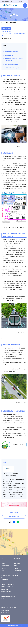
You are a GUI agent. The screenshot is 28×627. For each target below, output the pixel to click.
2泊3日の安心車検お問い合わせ (7, 586)
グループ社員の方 (22, 1)
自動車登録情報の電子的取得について (8, 596)
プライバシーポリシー (5, 594)
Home (2, 22)
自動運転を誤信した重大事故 (11, 51)
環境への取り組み (18, 570)
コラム (7, 22)
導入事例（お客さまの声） (7, 573)
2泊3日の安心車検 (4, 579)
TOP (2, 558)
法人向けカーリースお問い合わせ (7, 584)
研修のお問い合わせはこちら (15, 625)
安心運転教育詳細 (5, 565)
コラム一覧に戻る (14, 512)
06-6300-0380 (6, 610)
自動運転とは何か (9, 55)
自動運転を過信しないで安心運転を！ (14, 68)
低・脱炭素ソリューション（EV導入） (7, 576)
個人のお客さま (14, 1)
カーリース (3, 560)
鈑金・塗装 (3, 582)
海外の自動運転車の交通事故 (11, 64)
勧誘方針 (3, 598)
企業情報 (15, 565)
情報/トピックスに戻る (14, 516)
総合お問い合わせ (4, 589)
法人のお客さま (5, 1)
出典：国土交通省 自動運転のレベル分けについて (14, 227)
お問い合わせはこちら (14, 546)
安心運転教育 (3, 563)
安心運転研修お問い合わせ (6, 591)
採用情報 (16, 575)
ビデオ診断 (4, 568)
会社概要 (16, 568)
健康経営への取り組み (19, 573)
